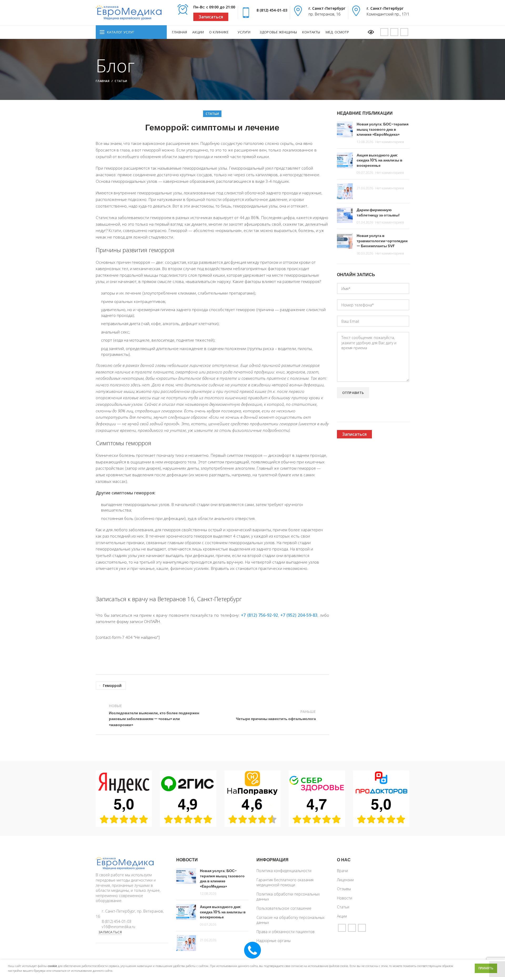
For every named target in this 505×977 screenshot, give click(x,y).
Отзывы (344, 888)
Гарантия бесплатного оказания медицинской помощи (285, 882)
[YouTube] (384, 32)
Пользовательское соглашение (283, 908)
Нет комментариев (389, 142)
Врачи (342, 870)
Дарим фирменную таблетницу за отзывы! (378, 212)
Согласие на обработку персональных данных (290, 920)
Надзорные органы (273, 940)
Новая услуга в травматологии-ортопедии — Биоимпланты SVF (382, 241)
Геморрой (112, 685)
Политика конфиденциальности (283, 870)
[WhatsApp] (394, 32)
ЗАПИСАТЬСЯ (110, 932)
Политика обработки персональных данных (288, 897)
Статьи (121, 81)
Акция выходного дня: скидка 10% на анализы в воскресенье (379, 160)
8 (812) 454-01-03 (271, 10)
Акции (342, 916)
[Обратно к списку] (212, 715)
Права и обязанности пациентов (285, 931)
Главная (102, 81)
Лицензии (345, 879)
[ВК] (404, 32)
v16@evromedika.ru (118, 926)
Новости (344, 897)
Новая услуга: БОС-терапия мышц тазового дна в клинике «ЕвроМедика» (382, 129)
